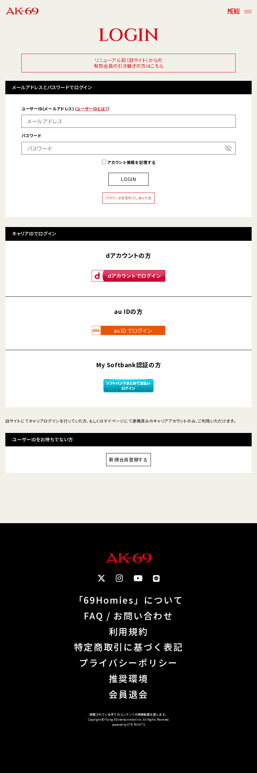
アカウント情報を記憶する (130, 162)
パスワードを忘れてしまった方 (128, 198)
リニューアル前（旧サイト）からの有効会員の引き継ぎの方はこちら (129, 63)
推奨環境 (129, 678)
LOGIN (128, 179)
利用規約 (129, 631)
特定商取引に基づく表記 (128, 647)
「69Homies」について (128, 600)
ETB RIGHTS (136, 724)
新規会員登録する (128, 459)
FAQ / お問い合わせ (128, 615)
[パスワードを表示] (228, 148)
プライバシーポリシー (128, 662)
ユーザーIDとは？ (92, 108)
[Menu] (248, 11)
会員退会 (129, 694)
